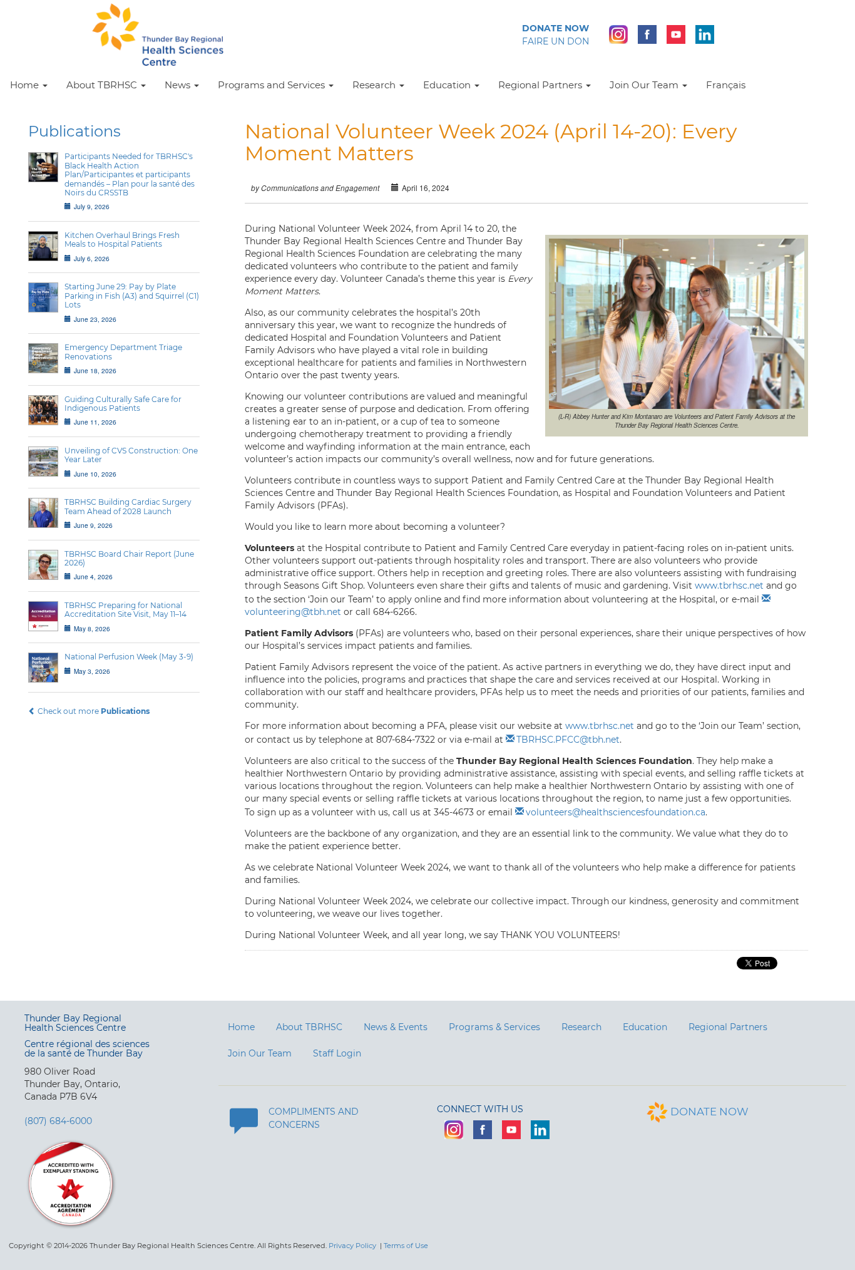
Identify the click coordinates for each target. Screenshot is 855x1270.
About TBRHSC (103, 85)
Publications (74, 131)
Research (375, 85)
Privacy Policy (352, 1245)
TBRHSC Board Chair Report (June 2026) (129, 558)
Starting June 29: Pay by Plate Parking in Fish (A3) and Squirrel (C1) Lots (131, 295)
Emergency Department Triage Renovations (123, 352)
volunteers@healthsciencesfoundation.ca (615, 812)
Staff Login (337, 1053)
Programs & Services (494, 1027)
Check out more (93, 711)
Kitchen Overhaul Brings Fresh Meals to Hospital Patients (122, 239)
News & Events (395, 1027)
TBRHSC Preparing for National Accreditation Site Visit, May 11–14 (125, 610)
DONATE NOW (709, 1111)
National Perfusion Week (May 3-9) (128, 656)
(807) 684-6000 (58, 1121)
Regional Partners (541, 85)
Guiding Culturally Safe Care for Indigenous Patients (123, 404)
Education (448, 85)
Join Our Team (645, 85)
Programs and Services (272, 85)
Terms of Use (406, 1245)
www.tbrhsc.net (729, 585)
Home (25, 85)
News (179, 85)
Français (725, 85)
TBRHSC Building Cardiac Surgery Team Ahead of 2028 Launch (128, 506)
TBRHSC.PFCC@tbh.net (568, 739)
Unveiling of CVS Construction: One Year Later (131, 455)
